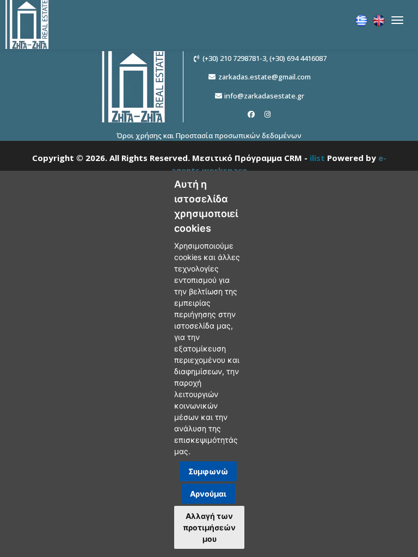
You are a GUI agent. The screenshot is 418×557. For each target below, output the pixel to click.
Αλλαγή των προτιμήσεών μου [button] (209, 527)
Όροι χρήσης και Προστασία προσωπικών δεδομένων (209, 135)
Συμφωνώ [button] (208, 471)
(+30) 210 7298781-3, (235, 58)
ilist (317, 157)
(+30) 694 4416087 (298, 58)
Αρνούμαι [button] (208, 493)
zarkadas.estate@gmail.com (264, 77)
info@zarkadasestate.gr (264, 96)
